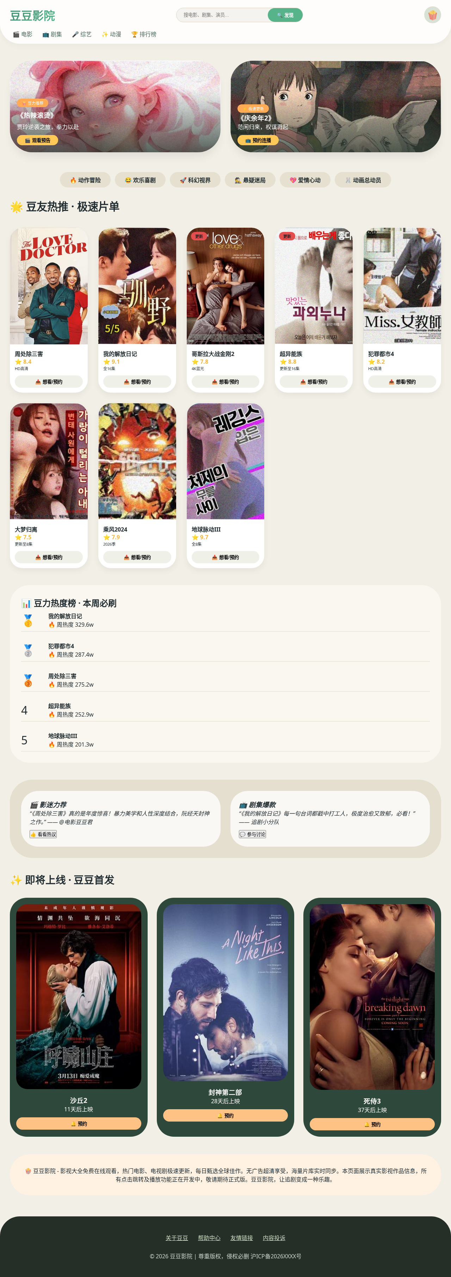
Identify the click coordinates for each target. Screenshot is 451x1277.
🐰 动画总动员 (363, 180)
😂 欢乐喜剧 (140, 180)
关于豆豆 (177, 1238)
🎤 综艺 (82, 34)
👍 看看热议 (43, 834)
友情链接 (241, 1238)
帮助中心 (209, 1238)
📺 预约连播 (258, 140)
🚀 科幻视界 (195, 180)
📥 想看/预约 (48, 382)
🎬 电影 (22, 34)
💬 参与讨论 (252, 834)
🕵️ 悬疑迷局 (250, 180)
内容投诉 (274, 1238)
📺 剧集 (52, 34)
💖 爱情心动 (305, 180)
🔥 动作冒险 (85, 180)
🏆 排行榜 (143, 34)
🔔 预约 (78, 1123)
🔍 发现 (285, 15)
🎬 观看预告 (37, 140)
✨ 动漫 (111, 34)
